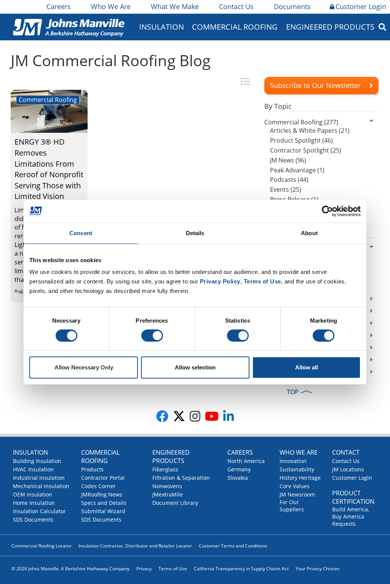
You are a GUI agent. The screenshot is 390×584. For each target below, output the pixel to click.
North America (246, 461)
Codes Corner (98, 486)
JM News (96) (288, 160)
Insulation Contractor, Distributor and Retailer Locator (135, 546)
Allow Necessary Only (83, 367)
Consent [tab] (80, 233)
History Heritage (300, 477)
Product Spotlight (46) (301, 140)
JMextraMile (167, 494)
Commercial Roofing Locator (41, 546)
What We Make (175, 6)
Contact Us (236, 6)
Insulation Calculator (39, 511)
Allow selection (195, 367)
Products (92, 469)
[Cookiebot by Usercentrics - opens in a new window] (327, 211)
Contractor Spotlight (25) (305, 150)
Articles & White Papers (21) (310, 130)
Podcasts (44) (289, 179)
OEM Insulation (32, 494)
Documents (292, 6)
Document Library (175, 502)
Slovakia (237, 477)
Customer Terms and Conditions (233, 546)
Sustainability (297, 469)
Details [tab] (195, 233)
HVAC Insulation (33, 469)
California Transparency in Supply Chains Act (241, 568)
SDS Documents (33, 519)
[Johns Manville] (68, 26)
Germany (239, 469)
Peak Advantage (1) (297, 170)
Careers (58, 6)
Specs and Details (103, 502)
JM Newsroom (297, 494)
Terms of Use (172, 568)
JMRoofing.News (101, 494)
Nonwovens (167, 486)
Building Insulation (37, 461)
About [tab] (309, 233)
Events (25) (285, 189)
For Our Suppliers (292, 505)
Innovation (293, 461)
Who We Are (111, 6)
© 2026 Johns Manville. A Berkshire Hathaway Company (70, 568)
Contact (346, 452)
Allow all (306, 367)
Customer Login (361, 6)
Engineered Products (171, 456)
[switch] (152, 335)
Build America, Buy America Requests (350, 516)
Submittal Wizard (103, 511)
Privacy (144, 568)
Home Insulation (34, 502)
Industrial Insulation (39, 477)
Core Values (295, 486)
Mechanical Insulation (41, 486)
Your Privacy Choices (318, 568)
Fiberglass (165, 469)
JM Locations (348, 469)
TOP (293, 392)
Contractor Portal (103, 477)
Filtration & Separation (181, 477)
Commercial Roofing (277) (301, 122)
